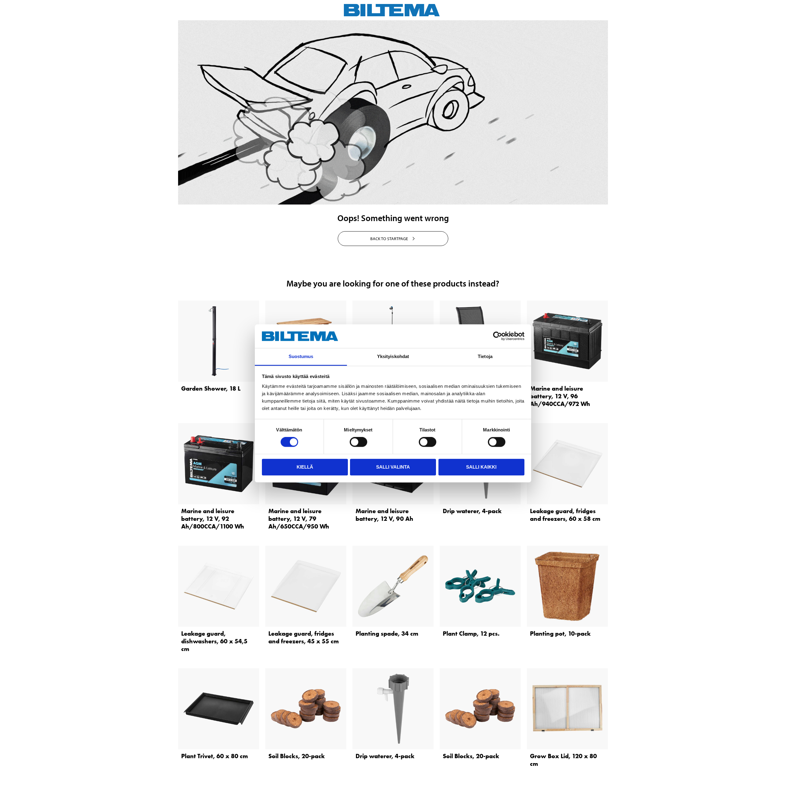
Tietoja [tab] (485, 356)
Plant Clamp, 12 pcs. (471, 633)
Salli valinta (393, 467)
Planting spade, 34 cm (387, 633)
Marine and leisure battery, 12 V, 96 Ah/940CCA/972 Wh (560, 396)
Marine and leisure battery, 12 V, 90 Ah (384, 515)
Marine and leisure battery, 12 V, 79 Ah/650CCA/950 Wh (298, 518)
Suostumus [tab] (301, 356)
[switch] (358, 442)
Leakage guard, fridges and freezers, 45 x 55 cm (303, 637)
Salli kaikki (481, 467)
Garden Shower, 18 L (210, 388)
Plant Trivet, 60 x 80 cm (214, 756)
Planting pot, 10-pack (560, 633)
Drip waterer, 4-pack (472, 511)
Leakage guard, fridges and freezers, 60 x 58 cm (565, 515)
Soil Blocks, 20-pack (296, 756)
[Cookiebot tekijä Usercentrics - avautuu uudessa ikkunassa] (497, 336)
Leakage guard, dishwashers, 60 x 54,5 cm (214, 641)
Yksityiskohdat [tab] (393, 356)
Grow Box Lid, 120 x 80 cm (563, 760)
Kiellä (305, 467)
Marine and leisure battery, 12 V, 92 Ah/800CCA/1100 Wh (212, 518)
